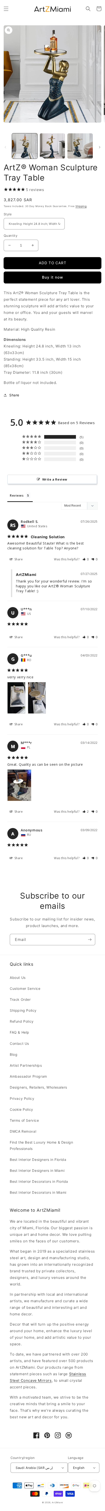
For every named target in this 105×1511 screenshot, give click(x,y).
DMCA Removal (23, 1131)
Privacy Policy (22, 1098)
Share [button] (14, 395)
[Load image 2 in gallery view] (52, 146)
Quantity (10, 235)
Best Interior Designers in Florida (38, 1159)
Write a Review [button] (54, 479)
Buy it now (52, 277)
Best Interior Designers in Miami (37, 1170)
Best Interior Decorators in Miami (38, 1192)
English (79, 1468)
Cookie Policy (21, 1109)
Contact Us (19, 1043)
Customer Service (25, 988)
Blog (13, 1054)
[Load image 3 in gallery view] (80, 146)
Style (8, 214)
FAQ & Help (19, 1032)
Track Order (20, 999)
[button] (6, 8)
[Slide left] (5, 147)
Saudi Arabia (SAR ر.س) (34, 1468)
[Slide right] (99, 147)
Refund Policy (22, 1021)
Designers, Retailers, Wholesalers (38, 1087)
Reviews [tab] (16, 495)
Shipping (81, 206)
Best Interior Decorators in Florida (39, 1181)
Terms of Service (24, 1120)
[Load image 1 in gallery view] (24, 146)
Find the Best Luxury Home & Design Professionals (41, 1145)
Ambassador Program (28, 1076)
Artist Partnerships (26, 1065)
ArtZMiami (57, 1502)
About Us (18, 977)
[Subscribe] (89, 939)
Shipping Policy (23, 1010)
